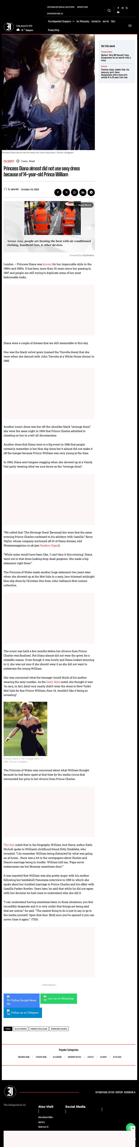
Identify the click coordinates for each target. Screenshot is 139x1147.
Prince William (39, 1029)
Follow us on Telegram (25, 1012)
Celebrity (9, 161)
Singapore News (106, 52)
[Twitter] (127, 8)
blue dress (21, 1029)
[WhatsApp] (74, 192)
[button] (109, 10)
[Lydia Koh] (6, 189)
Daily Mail (53, 682)
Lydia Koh (15, 189)
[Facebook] (118, 8)
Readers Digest (49, 545)
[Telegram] (91, 192)
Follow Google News (23, 1000)
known (47, 264)
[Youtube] (118, 12)
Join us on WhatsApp (61, 998)
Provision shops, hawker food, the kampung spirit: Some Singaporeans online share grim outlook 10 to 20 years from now (115, 73)
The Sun (9, 845)
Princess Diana (59, 1029)
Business (104, 66)
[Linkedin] (83, 192)
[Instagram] (122, 8)
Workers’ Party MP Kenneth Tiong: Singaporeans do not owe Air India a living (116, 58)
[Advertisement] (49, 310)
